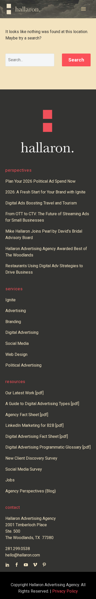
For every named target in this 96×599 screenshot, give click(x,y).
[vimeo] (35, 565)
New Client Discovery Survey (31, 458)
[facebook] (17, 565)
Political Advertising (23, 365)
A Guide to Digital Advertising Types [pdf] (42, 403)
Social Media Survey (23, 469)
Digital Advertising (21, 332)
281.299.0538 (17, 548)
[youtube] (26, 565)
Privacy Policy (65, 591)
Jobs (10, 480)
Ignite (10, 299)
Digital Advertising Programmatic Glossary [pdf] (48, 447)
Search (76, 60)
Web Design (16, 354)
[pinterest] (44, 565)
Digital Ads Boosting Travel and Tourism (41, 203)
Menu (85, 9)
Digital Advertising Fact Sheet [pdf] (36, 436)
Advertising (15, 310)
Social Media (17, 343)
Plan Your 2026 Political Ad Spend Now (40, 181)
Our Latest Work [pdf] (24, 392)
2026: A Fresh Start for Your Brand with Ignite (45, 192)
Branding (13, 321)
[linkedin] (7, 565)
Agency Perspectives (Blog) (30, 491)
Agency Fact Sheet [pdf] (26, 414)
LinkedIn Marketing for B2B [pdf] (35, 425)
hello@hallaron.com (22, 555)
